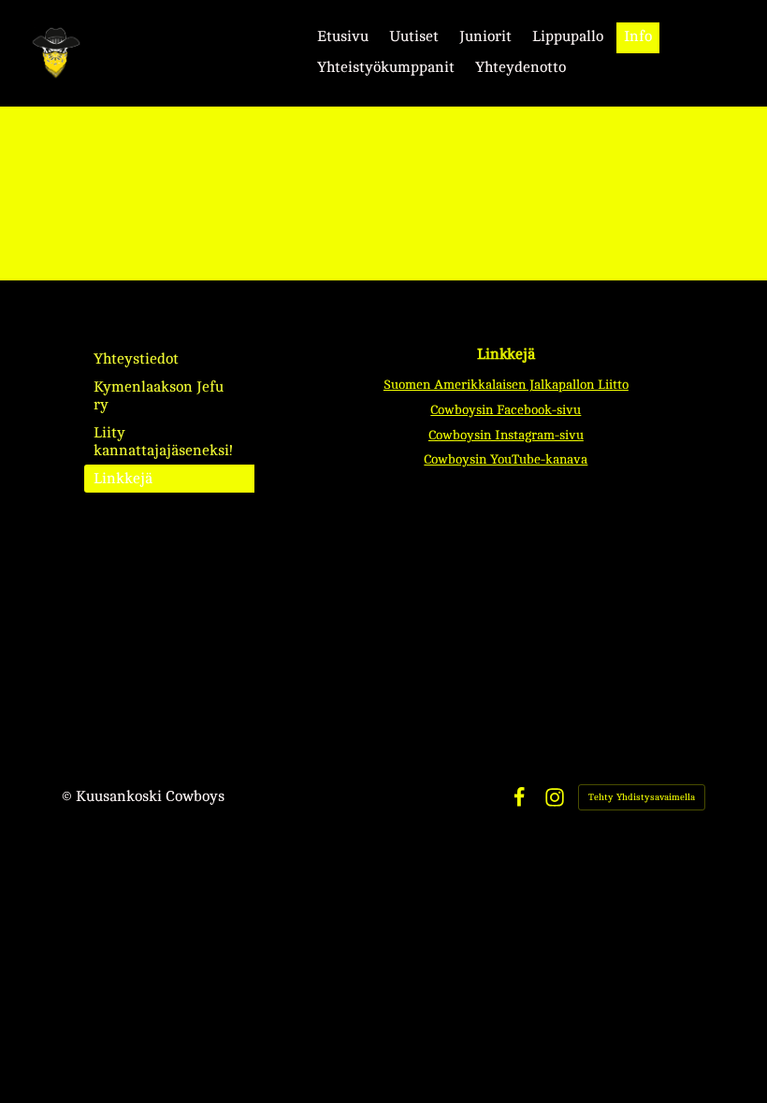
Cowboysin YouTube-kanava (505, 459)
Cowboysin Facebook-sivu (505, 410)
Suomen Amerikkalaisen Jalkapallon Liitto (506, 385)
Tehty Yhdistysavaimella (641, 797)
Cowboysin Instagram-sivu (506, 435)
